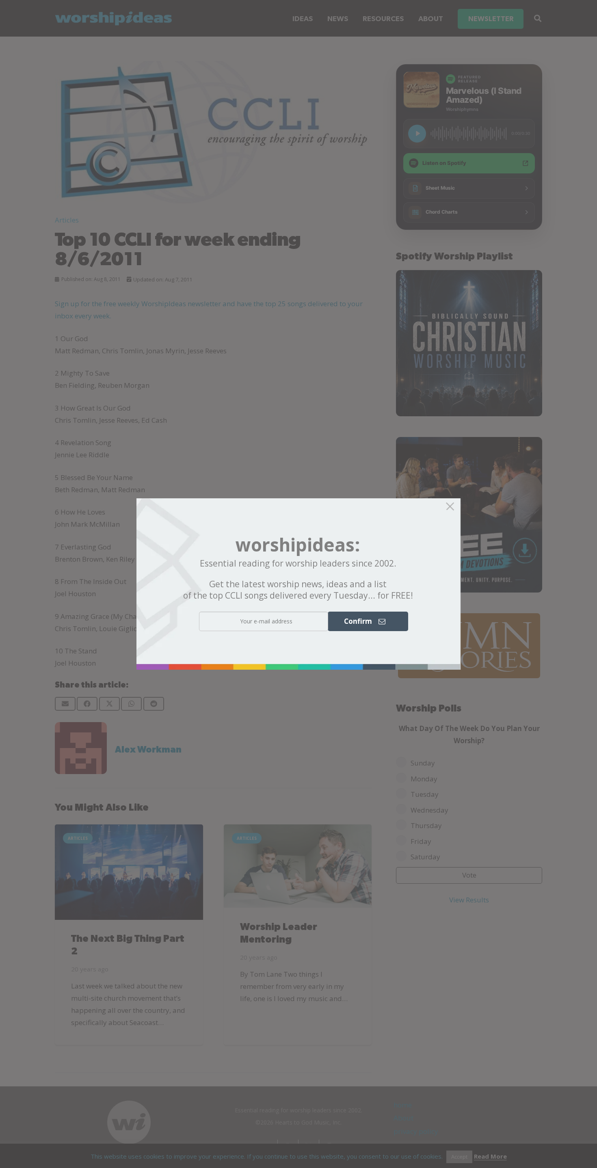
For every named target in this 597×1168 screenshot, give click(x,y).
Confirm (361, 621)
